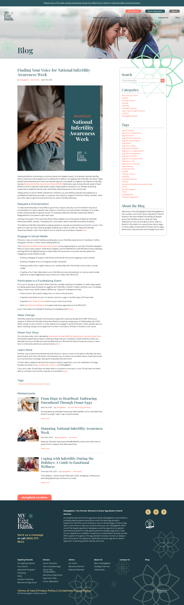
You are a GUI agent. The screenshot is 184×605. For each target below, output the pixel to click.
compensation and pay (110, 533)
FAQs (19, 576)
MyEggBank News (130, 116)
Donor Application (155, 11)
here (85, 230)
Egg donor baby (129, 146)
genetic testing (88, 541)
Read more (45, 418)
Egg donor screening (131, 164)
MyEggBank (24, 80)
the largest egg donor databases (83, 528)
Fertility (125, 98)
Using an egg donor (130, 197)
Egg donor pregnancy (131, 154)
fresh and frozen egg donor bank (88, 518)
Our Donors (22, 566)
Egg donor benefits (130, 148)
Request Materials (76, 570)
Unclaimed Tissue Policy (74, 590)
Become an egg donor (131, 133)
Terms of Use (26, 590)
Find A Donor (133, 11)
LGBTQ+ (125, 113)
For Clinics (73, 563)
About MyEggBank (102, 563)
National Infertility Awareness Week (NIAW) (43, 184)
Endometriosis (128, 169)
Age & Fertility (128, 130)
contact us (53, 365)
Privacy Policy (46, 590)
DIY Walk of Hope (37, 301)
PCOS (124, 192)
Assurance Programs (26, 570)
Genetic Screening (25, 579)
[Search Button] (163, 80)
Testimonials (99, 570)
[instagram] (156, 512)
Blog (177, 18)
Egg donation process (131, 138)
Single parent (127, 195)
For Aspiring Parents (26, 563)
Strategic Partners (102, 566)
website (42, 365)
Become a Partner (76, 566)
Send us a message (30, 534)
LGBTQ (125, 182)
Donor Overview (50, 563)
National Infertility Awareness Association (39, 246)
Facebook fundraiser (35, 305)
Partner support (129, 189)
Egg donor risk (128, 161)
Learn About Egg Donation (80, 407)
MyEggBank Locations (34, 497)
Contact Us (163, 18)
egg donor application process (95, 538)
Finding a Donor (128, 101)
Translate (162, 590)
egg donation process (99, 536)
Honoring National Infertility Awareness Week (72, 430)
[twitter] (148, 512)
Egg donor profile (129, 156)
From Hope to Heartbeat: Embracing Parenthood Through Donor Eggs (69, 400)
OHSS (124, 187)
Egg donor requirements (132, 159)
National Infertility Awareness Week (34, 384)
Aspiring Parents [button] (100, 18)
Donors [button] (119, 18)
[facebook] (164, 512)
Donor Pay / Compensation (49, 571)
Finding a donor (128, 174)
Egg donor (126, 143)
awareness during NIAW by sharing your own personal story (74, 336)
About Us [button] (147, 18)
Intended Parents (129, 108)
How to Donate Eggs (52, 566)
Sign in (174, 11)
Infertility (36, 80)
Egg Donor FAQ (49, 578)
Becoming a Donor (130, 96)
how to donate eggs (105, 523)
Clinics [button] (132, 18)
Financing (21, 573)
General (74, 437)
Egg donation (128, 136)
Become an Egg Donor (27, 583)
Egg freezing (127, 166)
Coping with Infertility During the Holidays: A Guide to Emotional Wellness (67, 462)
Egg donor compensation (133, 151)
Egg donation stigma (131, 141)
